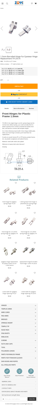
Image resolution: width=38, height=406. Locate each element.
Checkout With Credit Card (19, 102)
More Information (19, 108)
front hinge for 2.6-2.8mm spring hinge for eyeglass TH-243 (28, 233)
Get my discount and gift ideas (11, 395)
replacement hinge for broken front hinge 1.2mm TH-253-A (28, 262)
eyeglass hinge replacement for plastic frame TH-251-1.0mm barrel (9, 263)
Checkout (22, 94)
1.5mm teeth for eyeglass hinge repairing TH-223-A (28, 292)
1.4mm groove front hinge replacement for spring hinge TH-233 (28, 203)
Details (7, 108)
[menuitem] (19, 305)
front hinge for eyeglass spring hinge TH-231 (9, 202)
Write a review (4, 64)
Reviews (31, 108)
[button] (3, 49)
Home (1, 8)
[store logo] (19, 3)
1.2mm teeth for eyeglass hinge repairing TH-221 (9, 292)
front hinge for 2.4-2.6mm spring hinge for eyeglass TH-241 (9, 233)
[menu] (19, 335)
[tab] (6, 108)
